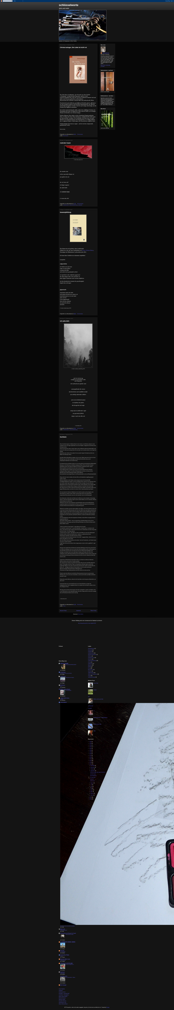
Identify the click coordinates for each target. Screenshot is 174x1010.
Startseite (78, 610)
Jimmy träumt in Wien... (69, 934)
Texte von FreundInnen (92, 674)
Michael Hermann (62, 997)
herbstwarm (92, 780)
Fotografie (90, 651)
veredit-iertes (63, 676)
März (92, 791)
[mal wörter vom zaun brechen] (66, 673)
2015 (90, 758)
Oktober (92, 768)
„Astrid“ (61, 956)
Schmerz (90, 671)
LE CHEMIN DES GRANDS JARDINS (67, 941)
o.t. (94, 710)
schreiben (90, 708)
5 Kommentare (80, 313)
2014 (90, 760)
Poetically (62, 950)
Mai (91, 788)
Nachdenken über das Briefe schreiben (67, 926)
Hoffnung (90, 656)
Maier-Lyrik (62, 929)
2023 (90, 745)
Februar (92, 793)
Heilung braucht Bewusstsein (70, 664)
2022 (90, 746)
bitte (89, 696)
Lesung (89, 662)
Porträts (89, 666)
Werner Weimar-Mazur (87, 250)
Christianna (62, 685)
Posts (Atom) (80, 614)
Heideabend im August (69, 677)
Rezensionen (65, 135)
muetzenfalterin (63, 702)
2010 (90, 798)
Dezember (93, 765)
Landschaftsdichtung (73, 205)
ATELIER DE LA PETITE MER (66, 963)
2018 (90, 753)
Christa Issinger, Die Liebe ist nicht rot (73, 47)
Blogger (107, 1007)
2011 (90, 797)
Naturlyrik (90, 665)
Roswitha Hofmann (62, 1000)
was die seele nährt (97, 724)
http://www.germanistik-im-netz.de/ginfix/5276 (87, 623)
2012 (90, 764)
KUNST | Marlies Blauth (65, 689)
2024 (90, 743)
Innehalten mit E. (63, 976)
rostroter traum (65, 143)
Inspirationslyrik (91, 657)
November (93, 767)
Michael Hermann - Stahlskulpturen (100, 717)
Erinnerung (90, 650)
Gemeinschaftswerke (92, 654)
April (92, 789)
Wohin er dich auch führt (98, 699)
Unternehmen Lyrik (62, 1002)
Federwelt (61, 990)
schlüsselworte (68, 5)
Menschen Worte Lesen (65, 959)
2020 (90, 750)
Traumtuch (62, 972)
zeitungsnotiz (90, 705)
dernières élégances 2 (69, 964)
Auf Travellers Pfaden (64, 954)
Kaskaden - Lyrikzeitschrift (64, 993)
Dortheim (63, 437)
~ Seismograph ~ (68, 690)
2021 (90, 748)
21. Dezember (62, 951)
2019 (90, 751)
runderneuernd (63, 960)
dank (94, 730)
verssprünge (62, 672)
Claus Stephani (62, 988)
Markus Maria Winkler (63, 996)
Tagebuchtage (91, 672)
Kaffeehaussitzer (62, 991)
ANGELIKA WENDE (64, 663)
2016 (90, 757)
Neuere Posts (63, 610)
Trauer (89, 675)
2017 (90, 755)
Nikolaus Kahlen (62, 999)
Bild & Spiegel (63, 985)
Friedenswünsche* (63, 930)
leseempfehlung (65, 212)
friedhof (95, 689)
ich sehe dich (64, 321)
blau (61, 686)
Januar (92, 795)
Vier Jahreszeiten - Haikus (70, 977)
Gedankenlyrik (66, 205)
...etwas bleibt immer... (65, 698)
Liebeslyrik (80, 205)
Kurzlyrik (89, 659)
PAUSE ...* (62, 699)
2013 (90, 762)
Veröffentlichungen (91, 677)
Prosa (64, 605)
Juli (91, 784)
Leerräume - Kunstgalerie (64, 994)
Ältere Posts (93, 610)
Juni (91, 786)
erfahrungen (62, 973)
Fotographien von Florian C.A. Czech (68, 933)
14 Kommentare (80, 203)
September (93, 770)
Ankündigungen (91, 648)
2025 (90, 741)
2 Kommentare (80, 134)
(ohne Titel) (96, 683)
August (92, 782)
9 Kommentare (80, 604)
